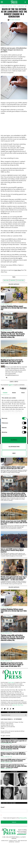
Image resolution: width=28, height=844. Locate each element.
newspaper (13, 280)
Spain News (17, 270)
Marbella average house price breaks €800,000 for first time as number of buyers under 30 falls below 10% (12, 361)
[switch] (24, 423)
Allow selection (14, 446)
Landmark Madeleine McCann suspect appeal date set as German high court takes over (14, 307)
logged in (10, 385)
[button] (25, 715)
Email (3, 807)
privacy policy (23, 818)
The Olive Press (20, 280)
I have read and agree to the (15, 818)
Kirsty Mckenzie (15, 19)
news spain (6, 280)
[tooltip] (6, 377)
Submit (14, 822)
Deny (14, 453)
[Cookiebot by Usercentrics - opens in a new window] (20, 389)
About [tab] (23, 392)
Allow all (14, 440)
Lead (14, 6)
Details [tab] (14, 392)
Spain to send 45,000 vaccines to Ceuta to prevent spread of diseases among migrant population (12, 550)
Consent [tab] (5, 392)
